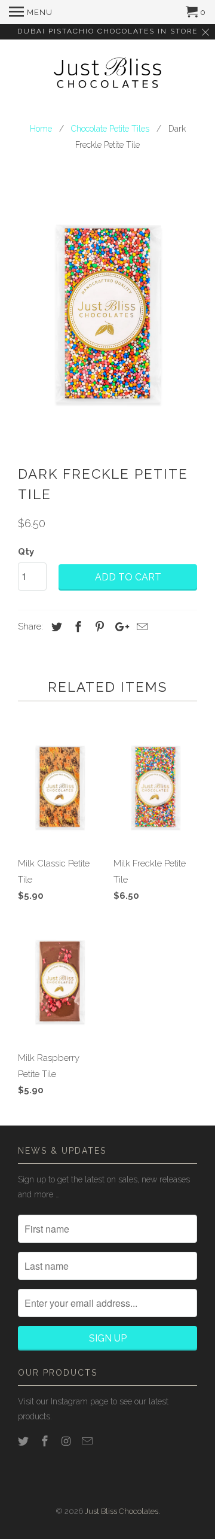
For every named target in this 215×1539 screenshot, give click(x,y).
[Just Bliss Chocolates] (107, 74)
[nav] (31, 12)
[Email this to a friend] (140, 627)
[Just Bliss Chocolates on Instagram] (67, 1441)
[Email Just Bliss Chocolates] (88, 1441)
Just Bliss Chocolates (121, 1511)
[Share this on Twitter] (54, 627)
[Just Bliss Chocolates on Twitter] (24, 1441)
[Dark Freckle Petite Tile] (107, 311)
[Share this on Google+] (118, 627)
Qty (26, 551)
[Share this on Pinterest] (98, 627)
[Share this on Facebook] (76, 627)
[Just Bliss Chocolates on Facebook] (46, 1441)
